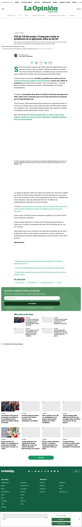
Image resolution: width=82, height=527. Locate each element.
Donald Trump (11, 15)
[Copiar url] (50, 63)
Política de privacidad (31, 307)
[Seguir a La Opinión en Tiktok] (41, 471)
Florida (22, 504)
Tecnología (4, 501)
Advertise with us (63, 491)
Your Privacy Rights (61, 515)
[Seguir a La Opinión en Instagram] (35, 471)
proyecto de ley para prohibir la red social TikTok (32, 81)
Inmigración (46, 2)
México (74, 2)
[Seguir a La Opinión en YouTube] (38, 471)
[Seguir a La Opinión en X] (32, 471)
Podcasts (42, 482)
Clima (60, 488)
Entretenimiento (5, 491)
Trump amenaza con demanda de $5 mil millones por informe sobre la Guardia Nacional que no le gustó (31, 445)
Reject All (61, 519)
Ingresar (79, 9)
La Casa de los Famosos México (57, 15)
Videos (17, 2)
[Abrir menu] (3, 9)
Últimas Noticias (6, 2)
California (22, 501)
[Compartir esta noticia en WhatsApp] (32, 63)
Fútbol (26, 15)
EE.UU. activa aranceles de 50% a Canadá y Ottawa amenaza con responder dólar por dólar (50, 445)
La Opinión (16, 33)
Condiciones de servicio (48, 307)
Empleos (61, 485)
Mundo (55, 2)
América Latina (65, 2)
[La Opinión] (41, 8)
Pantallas (72, 15)
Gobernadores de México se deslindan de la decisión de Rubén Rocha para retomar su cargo (9, 445)
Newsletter (42, 485)
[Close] (79, 519)
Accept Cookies (61, 523)
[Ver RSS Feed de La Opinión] (57, 471)
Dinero (2, 494)
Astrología (3, 507)
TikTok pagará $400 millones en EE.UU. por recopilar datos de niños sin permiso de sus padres (61, 333)
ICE (20, 15)
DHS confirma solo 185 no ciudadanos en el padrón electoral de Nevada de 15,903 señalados (32, 333)
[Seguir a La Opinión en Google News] (45, 471)
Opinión (22, 494)
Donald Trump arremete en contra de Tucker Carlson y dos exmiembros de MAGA (60, 321)
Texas (2, 504)
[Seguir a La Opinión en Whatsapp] (51, 471)
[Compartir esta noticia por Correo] (45, 63)
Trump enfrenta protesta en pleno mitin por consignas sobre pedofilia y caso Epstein (71, 444)
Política (37, 2)
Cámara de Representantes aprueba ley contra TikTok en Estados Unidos (39, 268)
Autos (22, 498)
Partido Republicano (47, 282)
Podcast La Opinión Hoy (38, 15)
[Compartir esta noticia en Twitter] (41, 63)
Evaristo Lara (24, 55)
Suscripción (43, 488)
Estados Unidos (27, 2)
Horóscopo (42, 491)
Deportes (22, 491)
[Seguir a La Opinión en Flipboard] (48, 471)
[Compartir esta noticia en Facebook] (36, 63)
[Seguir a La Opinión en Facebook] (29, 471)
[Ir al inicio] (7, 471)
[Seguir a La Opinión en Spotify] (54, 471)
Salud (2, 498)
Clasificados (62, 482)
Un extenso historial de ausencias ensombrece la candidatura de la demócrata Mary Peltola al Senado (32, 322)
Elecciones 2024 (32, 282)
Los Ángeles (23, 488)
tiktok (59, 282)
